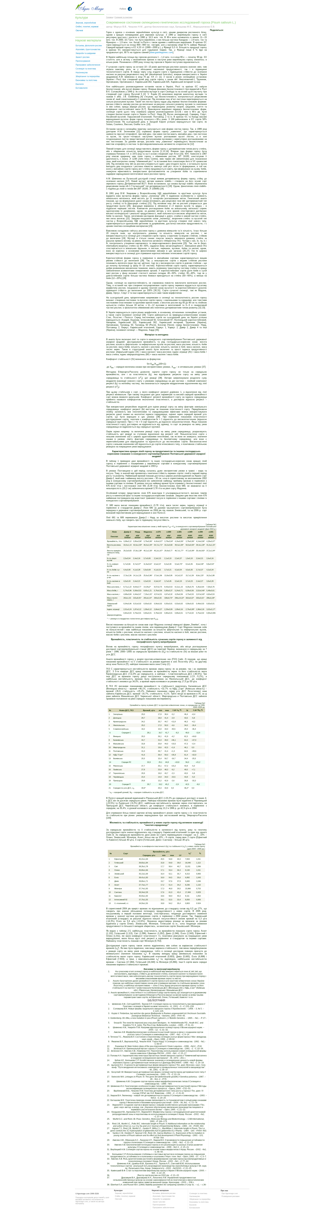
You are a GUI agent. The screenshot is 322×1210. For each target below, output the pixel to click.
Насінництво (82, 72)
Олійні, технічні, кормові (87, 26)
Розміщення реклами (230, 1196)
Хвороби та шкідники (86, 53)
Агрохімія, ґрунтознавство (88, 49)
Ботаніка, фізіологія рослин (89, 45)
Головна (109, 17)
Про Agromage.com (230, 1193)
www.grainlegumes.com (161, 52)
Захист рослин (83, 57)
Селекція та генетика (86, 69)
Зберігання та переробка (88, 76)
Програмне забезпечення (88, 65)
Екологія (80, 84)
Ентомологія (82, 88)
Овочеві (79, 30)
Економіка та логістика (86, 80)
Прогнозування (83, 61)
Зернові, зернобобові (86, 23)
